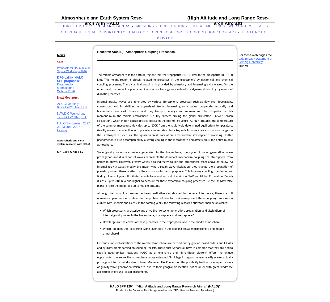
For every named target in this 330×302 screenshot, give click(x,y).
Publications (173, 26)
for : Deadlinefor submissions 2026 (70, 84)
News (61, 55)
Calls (262, 26)
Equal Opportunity (105, 32)
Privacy (165, 38)
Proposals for (65, 67)
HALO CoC (138, 32)
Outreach (71, 32)
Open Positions (168, 32)
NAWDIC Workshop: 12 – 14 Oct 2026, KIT (72, 115)
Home (67, 26)
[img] (164, 16)
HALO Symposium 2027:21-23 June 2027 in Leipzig (74, 127)
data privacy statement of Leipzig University (255, 60)
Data (197, 26)
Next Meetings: (68, 97)
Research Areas (113, 26)
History (84, 26)
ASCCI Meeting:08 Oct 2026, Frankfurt (72, 105)
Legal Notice (255, 32)
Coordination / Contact (212, 32)
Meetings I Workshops (229, 26)
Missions (145, 26)
